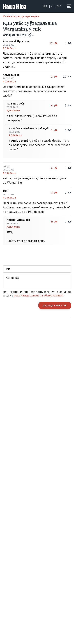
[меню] (69, 6)
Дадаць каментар (55, 305)
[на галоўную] (14, 6)
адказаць (9, 48)
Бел (45, 6)
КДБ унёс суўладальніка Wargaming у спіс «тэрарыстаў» (30, 29)
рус (59, 6)
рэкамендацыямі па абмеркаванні (38, 295)
